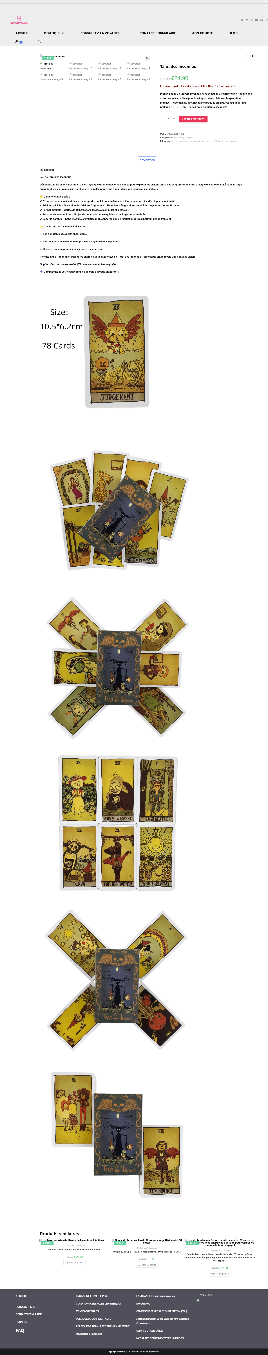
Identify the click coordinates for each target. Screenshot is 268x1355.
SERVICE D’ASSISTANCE (149, 1330)
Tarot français (221, 141)
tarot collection (189, 141)
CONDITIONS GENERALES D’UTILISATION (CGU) (161, 1311)
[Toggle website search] (39, 42)
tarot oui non (234, 141)
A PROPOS (21, 1296)
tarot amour (177, 141)
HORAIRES (21, 1322)
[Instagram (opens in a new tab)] (251, 20)
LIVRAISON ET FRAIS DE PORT (92, 1296)
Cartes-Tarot (177, 138)
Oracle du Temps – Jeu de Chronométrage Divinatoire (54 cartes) (147, 1252)
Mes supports (143, 1303)
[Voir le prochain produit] (252, 56)
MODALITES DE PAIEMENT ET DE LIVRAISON (160, 1338)
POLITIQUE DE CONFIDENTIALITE (94, 1319)
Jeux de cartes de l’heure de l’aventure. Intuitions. (75, 1249)
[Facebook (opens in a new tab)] (241, 20)
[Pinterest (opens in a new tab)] (246, 20)
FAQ (20, 1330)
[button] (147, 58)
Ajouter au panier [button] (75, 1262)
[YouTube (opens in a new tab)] (256, 20)
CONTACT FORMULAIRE (29, 1314)
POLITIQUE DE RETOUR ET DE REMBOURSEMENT (102, 1326)
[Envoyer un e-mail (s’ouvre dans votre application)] (261, 19)
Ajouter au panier (193, 119)
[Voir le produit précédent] (247, 56)
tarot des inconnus (206, 141)
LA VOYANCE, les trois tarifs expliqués (155, 1296)
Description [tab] (147, 160)
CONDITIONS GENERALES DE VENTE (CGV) (99, 1303)
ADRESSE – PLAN (25, 1306)
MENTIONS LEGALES (87, 1311)
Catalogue (189, 138)
